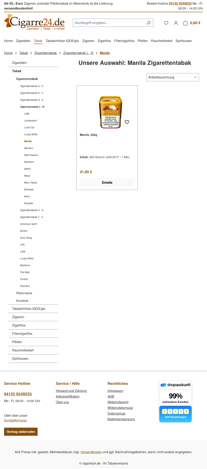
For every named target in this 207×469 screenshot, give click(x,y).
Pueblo (24, 279)
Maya (27, 175)
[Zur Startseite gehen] (34, 22)
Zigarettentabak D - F (31, 92)
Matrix (27, 168)
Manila (28, 141)
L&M (26, 113)
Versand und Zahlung (71, 390)
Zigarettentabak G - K (31, 99)
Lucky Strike (31, 134)
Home (8, 52)
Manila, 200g (88, 135)
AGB (111, 396)
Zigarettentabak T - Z (31, 217)
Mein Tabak (30, 182)
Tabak (16, 71)
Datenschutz (117, 413)
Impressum (115, 390)
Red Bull (25, 286)
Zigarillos (18, 325)
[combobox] (108, 23)
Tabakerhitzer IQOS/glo (28, 308)
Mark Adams (31, 155)
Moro (27, 196)
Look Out (29, 127)
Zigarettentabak (27, 79)
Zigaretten (19, 62)
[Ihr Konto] (176, 23)
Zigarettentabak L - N (32, 106)
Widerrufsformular (120, 407)
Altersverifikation (68, 396)
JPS (22, 244)
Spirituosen (20, 358)
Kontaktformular (15, 420)
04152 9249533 (180, 3)
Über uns (62, 402)
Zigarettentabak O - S (31, 210)
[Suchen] (148, 23)
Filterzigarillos (22, 333)
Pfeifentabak (24, 293)
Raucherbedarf (23, 350)
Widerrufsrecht (118, 402)
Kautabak (22, 300)
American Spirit (28, 223)
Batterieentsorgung (121, 419)
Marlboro (29, 161)
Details (107, 182)
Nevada (28, 203)
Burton (23, 230)
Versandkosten (91, 452)
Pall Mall (25, 272)
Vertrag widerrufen (21, 431)
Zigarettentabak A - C (31, 86)
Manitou (28, 148)
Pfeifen (17, 341)
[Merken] (127, 122)
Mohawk (29, 189)
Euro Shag (26, 237)
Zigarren (18, 316)
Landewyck (30, 120)
